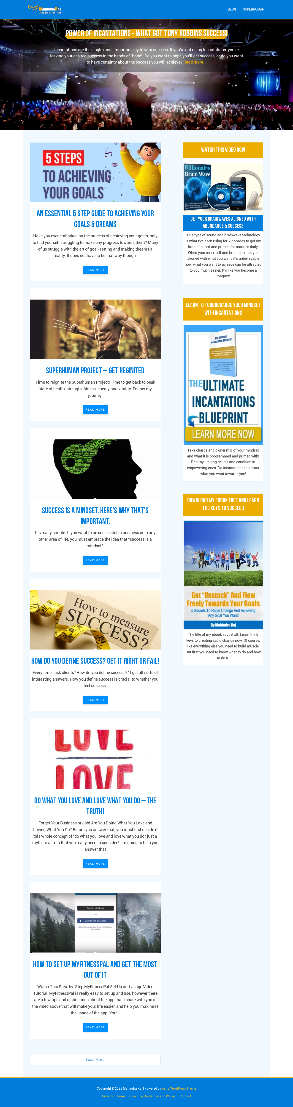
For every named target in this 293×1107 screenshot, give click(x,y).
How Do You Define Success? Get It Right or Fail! (95, 662)
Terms (121, 1096)
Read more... (195, 62)
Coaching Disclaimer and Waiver (152, 1096)
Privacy (107, 1096)
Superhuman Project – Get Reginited (95, 371)
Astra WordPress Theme (179, 1088)
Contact (185, 1096)
